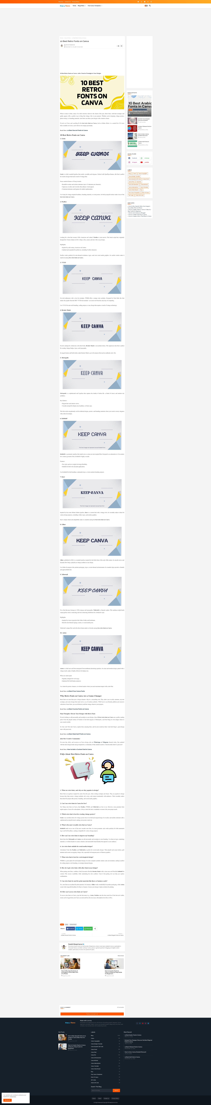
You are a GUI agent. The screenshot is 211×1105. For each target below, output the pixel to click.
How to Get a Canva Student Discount (143, 134)
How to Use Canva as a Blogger (137, 213)
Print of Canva (145, 192)
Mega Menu (81, 5)
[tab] (74, 5)
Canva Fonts (67, 38)
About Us (60, 1)
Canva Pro (138, 181)
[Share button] (95, 928)
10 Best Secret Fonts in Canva (77, 130)
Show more (121, 955)
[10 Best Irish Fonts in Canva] (132, 143)
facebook (134, 158)
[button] (146, 6)
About (99, 1098)
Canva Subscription (133, 187)
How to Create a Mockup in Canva (138, 214)
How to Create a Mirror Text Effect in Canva (140, 216)
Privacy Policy (75, 1)
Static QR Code (139, 195)
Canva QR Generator (134, 184)
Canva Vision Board (133, 190)
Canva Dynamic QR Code (135, 179)
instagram (134, 162)
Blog (66, 924)
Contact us (68, 1)
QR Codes (131, 195)
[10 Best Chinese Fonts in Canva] (132, 128)
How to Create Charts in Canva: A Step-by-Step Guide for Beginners (113, 972)
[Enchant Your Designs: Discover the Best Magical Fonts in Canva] (132, 121)
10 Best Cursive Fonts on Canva (78, 709)
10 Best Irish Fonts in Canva (143, 142)
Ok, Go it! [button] (7, 1100)
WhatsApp (97, 742)
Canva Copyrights (142, 173)
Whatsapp (89, 928)
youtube (147, 162)
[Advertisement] (105, 21)
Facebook (71, 928)
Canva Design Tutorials (134, 176)
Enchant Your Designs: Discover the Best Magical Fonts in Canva (144, 120)
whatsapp (146, 158)
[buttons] (138, 1)
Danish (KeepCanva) (75, 944)
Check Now (13, 1096)
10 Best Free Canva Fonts (76, 691)
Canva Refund (144, 184)
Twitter (80, 928)
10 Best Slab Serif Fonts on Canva (78, 734)
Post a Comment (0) (92, 1014)
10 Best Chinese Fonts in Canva (144, 127)
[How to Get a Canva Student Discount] (132, 136)
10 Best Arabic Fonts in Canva (133, 1035)
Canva (134, 173)
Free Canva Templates (94, 5)
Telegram (105, 742)
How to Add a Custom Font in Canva (79, 749)
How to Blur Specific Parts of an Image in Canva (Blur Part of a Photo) (69, 972)
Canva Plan (131, 181)
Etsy (141, 190)
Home (74, 5)
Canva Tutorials (144, 187)
